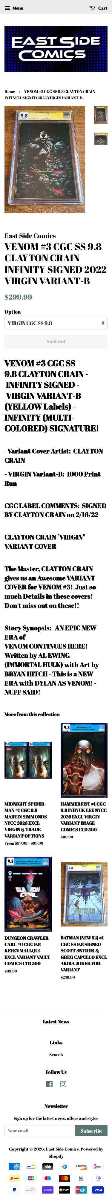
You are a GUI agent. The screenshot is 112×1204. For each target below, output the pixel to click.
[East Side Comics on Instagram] (63, 1085)
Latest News (56, 1021)
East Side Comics (62, 1149)
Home (9, 91)
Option (12, 311)
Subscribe (91, 1131)
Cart (102, 8)
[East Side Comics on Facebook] (49, 1085)
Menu (17, 8)
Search (56, 1054)
